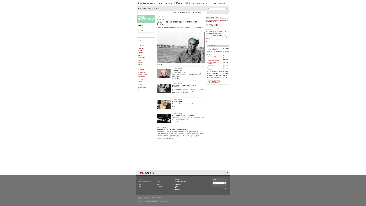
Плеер (158, 178)
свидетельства (142, 81)
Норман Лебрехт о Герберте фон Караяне (172, 129)
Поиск (214, 179)
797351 (226, 71)
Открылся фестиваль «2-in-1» (215, 52)
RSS (140, 186)
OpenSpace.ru (148, 197)
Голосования (160, 186)
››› (157, 29)
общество (221, 3)
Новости (159, 181)
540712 (226, 75)
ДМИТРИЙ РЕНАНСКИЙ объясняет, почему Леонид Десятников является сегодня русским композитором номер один (186, 74)
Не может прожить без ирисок (213, 63)
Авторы (151, 8)
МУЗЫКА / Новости (214, 17)
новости (176, 12)
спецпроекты (141, 69)
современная (178, 3)
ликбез (140, 71)
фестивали (141, 84)
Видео (139, 41)
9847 (174, 106)
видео (189, 12)
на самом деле (142, 72)
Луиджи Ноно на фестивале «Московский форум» (177, 23)
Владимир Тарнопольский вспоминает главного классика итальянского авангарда (180, 27)
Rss (225, 188)
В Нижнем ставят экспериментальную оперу (213, 25)
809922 (226, 68)
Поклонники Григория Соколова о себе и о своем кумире (187, 104)
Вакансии (141, 182)
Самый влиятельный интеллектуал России (213, 59)
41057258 (226, 48)
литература (200, 3)
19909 (175, 78)
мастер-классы (142, 65)
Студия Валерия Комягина (151, 201)
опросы (140, 55)
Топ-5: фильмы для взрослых (213, 68)
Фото (139, 40)
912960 (226, 59)
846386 (226, 65)
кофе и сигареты (142, 74)
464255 (226, 77)
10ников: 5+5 (177, 70)
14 (178, 78)
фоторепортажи (142, 47)
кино (161, 3)
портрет (140, 64)
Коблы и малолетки (213, 73)
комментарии (141, 57)
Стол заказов (141, 76)
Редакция (141, 178)
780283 (226, 73)
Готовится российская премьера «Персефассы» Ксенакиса (216, 32)
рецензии (140, 52)
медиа (214, 3)
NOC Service (141, 202)
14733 (175, 95)
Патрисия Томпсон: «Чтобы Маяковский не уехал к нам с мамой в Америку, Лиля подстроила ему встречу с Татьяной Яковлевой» (215, 80)
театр (208, 3)
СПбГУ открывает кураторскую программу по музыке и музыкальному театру (216, 37)
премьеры (141, 83)
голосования (197, 12)
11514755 (226, 51)
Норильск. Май (212, 56)
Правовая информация (145, 181)
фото (183, 12)
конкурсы (140, 79)
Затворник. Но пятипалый (214, 75)
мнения (140, 53)
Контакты (141, 184)
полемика (140, 59)
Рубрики (140, 35)
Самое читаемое (213, 45)
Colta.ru (157, 8)
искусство (168, 3)
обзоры (140, 50)
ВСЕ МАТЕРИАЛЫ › (142, 87)
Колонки (140, 30)
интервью (140, 62)
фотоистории (141, 48)
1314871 (226, 57)
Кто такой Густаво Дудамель (183, 115)
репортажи (141, 45)
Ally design (147, 198)
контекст (140, 77)
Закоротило (211, 65)
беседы (140, 60)
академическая (190, 3)
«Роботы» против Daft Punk (215, 71)
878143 (226, 62)
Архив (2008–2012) (142, 8)
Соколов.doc (177, 101)
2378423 (226, 55)
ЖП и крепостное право (214, 54)
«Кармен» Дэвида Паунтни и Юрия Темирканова (215, 48)
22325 (159, 64)
